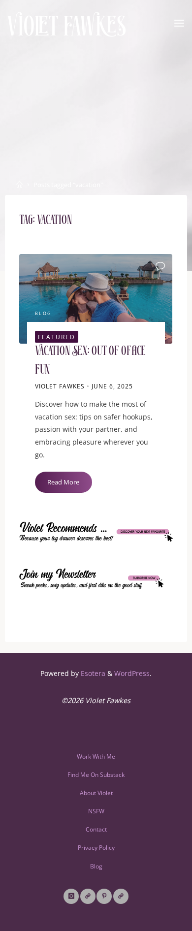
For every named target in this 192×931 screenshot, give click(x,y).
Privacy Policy (96, 847)
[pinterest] (104, 896)
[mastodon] (120, 896)
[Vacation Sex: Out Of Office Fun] (95, 299)
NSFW (96, 811)
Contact (96, 829)
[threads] (88, 896)
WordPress (132, 673)
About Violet (96, 793)
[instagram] (71, 896)
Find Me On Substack (96, 774)
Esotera (92, 673)
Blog (43, 314)
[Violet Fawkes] (67, 23)
